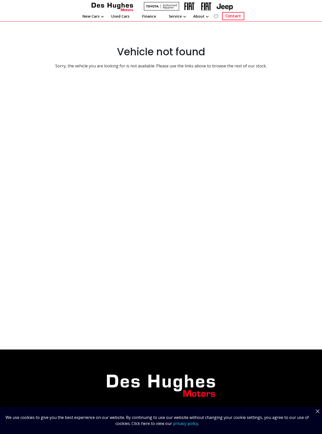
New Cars (91, 16)
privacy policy (185, 423)
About (199, 16)
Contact (233, 16)
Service (175, 16)
